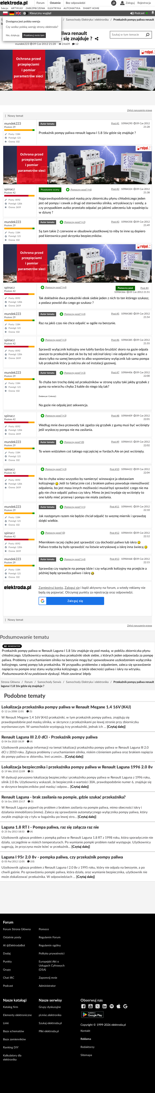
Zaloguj (130, 3)
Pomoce (44, 929)
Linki (6, 1023)
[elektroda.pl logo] (18, 2)
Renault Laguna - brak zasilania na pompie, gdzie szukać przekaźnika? (63, 797)
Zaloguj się (72, 587)
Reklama (86, 1039)
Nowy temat (15, 116)
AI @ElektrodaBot (14, 945)
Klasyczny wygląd (40, 13)
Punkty (7, 961)
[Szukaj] (113, 3)
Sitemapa (86, 1055)
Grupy (7, 969)
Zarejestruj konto (51, 587)
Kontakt (85, 1031)
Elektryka (54, 8)
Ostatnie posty (12, 937)
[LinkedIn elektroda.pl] (105, 1006)
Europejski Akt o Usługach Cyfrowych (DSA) (52, 965)
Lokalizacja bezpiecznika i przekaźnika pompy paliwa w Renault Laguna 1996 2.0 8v (77, 767)
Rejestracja (144, 3)
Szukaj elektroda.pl (50, 1023)
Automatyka (72, 8)
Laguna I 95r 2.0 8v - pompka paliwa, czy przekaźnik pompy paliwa (62, 857)
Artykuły (17, 8)
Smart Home (91, 8)
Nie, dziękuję (12, 35)
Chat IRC (8, 977)
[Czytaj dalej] (116, 726)
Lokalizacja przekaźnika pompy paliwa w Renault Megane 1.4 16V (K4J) (66, 707)
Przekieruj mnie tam (34, 35)
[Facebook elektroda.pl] (83, 1006)
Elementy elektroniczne (17, 1015)
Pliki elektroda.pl (49, 1031)
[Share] (96, 39)
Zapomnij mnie (48, 977)
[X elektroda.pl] (98, 1006)
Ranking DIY (11, 1047)
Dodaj (6, 953)
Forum (41, 3)
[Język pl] (5, 12)
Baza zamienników (14, 1039)
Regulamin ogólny (50, 945)
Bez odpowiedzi (75, 3)
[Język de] (11, 12)
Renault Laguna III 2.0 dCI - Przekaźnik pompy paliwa (49, 737)
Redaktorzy (87, 1047)
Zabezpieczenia (35, 8)
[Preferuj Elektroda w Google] (125, 1006)
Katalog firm (10, 1007)
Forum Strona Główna (17, 929)
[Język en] (18, 12)
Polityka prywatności (51, 953)
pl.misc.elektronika (50, 1015)
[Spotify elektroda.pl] (112, 1006)
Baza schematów (13, 1031)
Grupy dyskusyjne (50, 1007)
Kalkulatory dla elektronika (12, 1057)
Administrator (47, 986)
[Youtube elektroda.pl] (90, 1006)
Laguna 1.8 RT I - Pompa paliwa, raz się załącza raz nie (50, 827)
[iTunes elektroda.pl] (118, 1006)
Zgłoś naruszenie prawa (139, 110)
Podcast (139, 13)
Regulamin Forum (50, 937)
